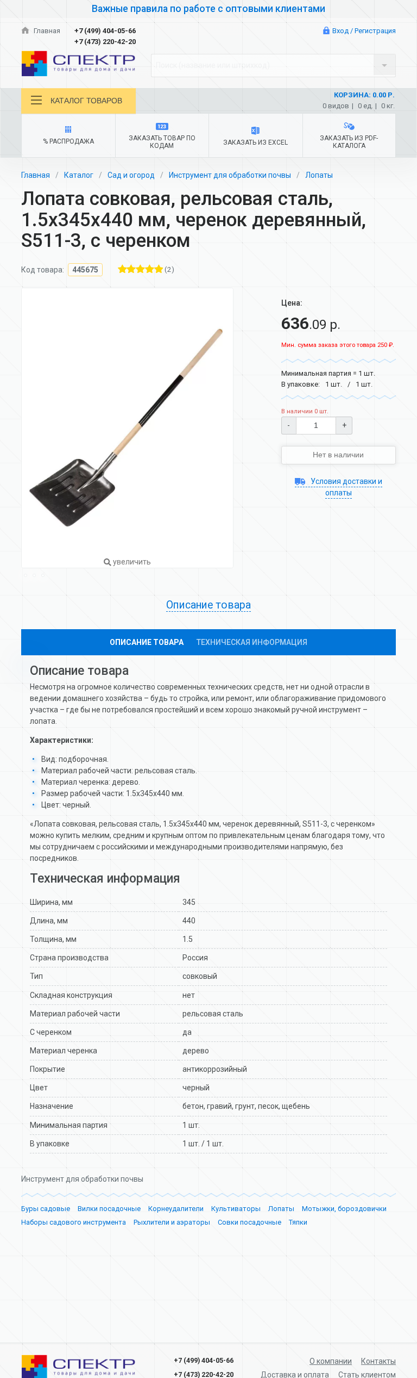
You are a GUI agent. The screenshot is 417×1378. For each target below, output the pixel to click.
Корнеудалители (176, 1209)
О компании (330, 1361)
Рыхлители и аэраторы (172, 1222)
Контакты (378, 1361)
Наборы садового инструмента (73, 1222)
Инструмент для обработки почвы (230, 175)
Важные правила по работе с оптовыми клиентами (208, 8)
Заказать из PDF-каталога (349, 142)
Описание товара (147, 642)
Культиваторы (236, 1209)
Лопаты (319, 175)
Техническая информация (252, 642)
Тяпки (298, 1222)
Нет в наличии (338, 454)
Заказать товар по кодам (162, 142)
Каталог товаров (86, 100)
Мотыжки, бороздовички (344, 1209)
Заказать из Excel (255, 142)
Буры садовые (45, 1209)
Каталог (78, 175)
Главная (46, 31)
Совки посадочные (249, 1222)
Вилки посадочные (109, 1209)
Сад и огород (131, 175)
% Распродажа (68, 141)
